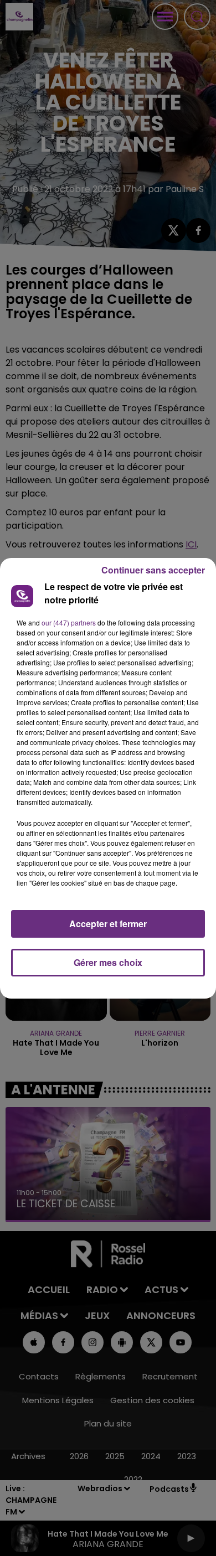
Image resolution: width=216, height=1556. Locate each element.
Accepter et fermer (108, 923)
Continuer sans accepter (153, 570)
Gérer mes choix (108, 962)
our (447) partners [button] (69, 622)
